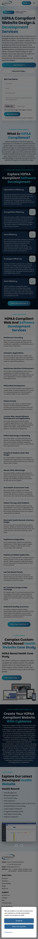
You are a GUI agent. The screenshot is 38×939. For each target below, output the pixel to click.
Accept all (19, 920)
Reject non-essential (19, 926)
